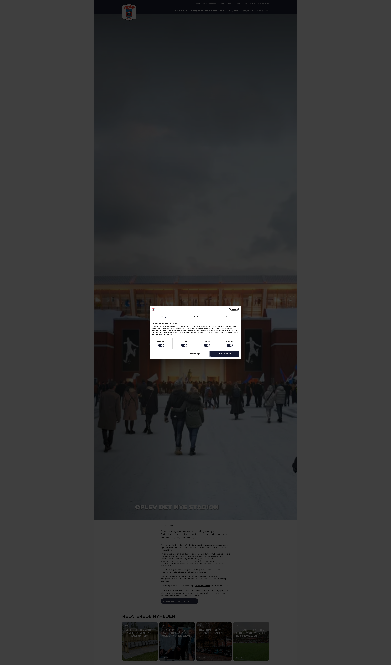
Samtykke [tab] (165, 317)
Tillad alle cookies (224, 354)
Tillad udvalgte (195, 354)
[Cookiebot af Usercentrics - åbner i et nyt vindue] (230, 309)
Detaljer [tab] (195, 316)
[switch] (184, 345)
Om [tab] (226, 316)
